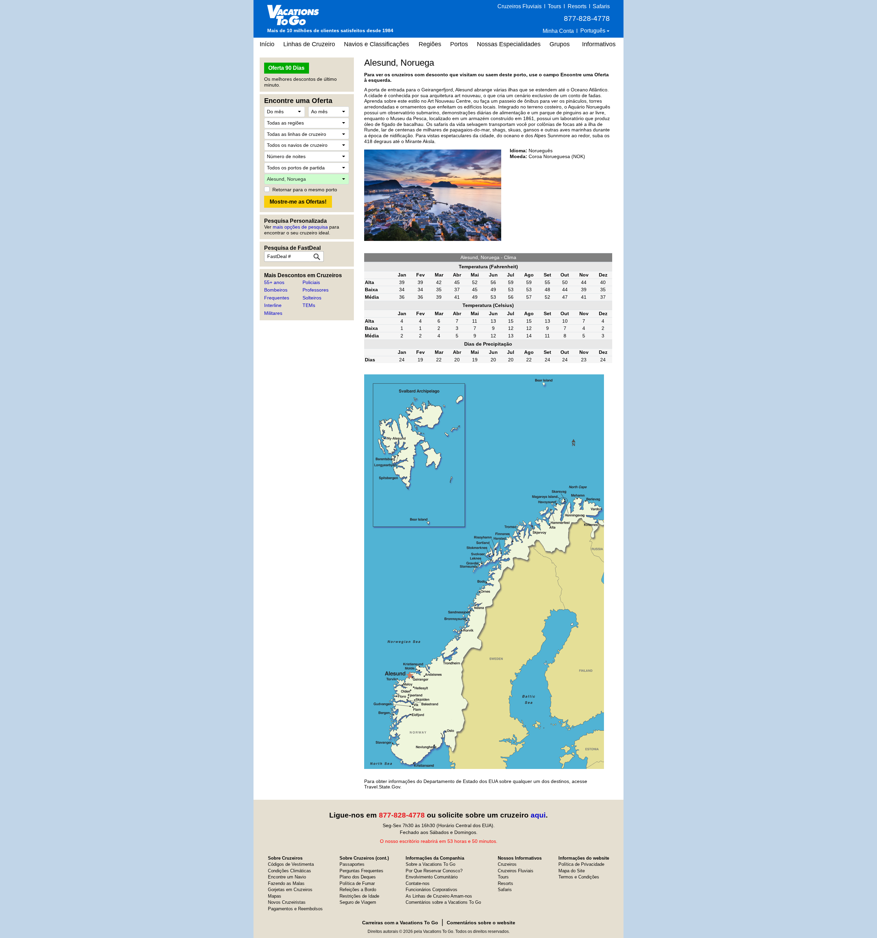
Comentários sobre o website (481, 922)
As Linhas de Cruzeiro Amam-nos (439, 896)
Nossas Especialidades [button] (509, 44)
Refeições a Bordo (357, 889)
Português (593, 31)
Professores (315, 290)
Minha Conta (558, 31)
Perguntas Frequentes (361, 870)
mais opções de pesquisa (300, 227)
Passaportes (352, 864)
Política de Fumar (357, 883)
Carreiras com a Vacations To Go (400, 922)
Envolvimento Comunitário (432, 876)
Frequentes (276, 297)
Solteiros (311, 297)
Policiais (311, 282)
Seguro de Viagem (357, 902)
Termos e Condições (578, 876)
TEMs (308, 305)
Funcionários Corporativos (431, 889)
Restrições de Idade (359, 896)
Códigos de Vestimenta (291, 864)
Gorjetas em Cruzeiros (290, 889)
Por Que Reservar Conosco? (434, 870)
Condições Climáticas (289, 870)
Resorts (577, 6)
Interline (273, 305)
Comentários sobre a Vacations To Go (443, 902)
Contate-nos (418, 883)
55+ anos (274, 282)
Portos (459, 44)
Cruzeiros (507, 864)
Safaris (601, 6)
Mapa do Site (571, 870)
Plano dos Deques (357, 876)
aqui (538, 815)
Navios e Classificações (376, 44)
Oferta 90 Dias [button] (286, 68)
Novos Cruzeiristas (287, 902)
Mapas (274, 896)
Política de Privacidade (581, 864)
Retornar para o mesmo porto (304, 189)
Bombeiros (275, 290)
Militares (273, 313)
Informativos (599, 44)
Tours (554, 6)
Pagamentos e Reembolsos (295, 908)
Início (267, 44)
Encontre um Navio (287, 876)
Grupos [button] (559, 44)
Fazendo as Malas (286, 883)
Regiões (430, 44)
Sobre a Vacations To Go (430, 864)
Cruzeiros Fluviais (519, 6)
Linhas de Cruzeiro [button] (309, 44)
